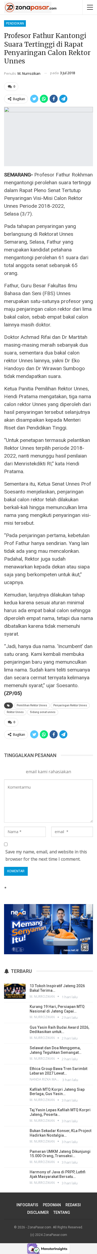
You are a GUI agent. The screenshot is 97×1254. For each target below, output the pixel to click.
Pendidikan (15, 23)
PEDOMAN (52, 1205)
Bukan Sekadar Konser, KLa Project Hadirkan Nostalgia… (60, 1133)
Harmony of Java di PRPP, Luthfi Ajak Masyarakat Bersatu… (57, 1174)
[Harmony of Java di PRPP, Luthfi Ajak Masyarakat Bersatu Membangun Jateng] (15, 1177)
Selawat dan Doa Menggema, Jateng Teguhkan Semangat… (55, 1050)
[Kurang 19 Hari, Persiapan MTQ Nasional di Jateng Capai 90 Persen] (15, 1012)
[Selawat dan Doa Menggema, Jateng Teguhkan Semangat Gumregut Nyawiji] (15, 1053)
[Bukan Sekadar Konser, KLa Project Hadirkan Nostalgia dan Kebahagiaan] (15, 1136)
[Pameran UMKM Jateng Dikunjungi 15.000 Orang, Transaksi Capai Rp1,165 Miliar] (15, 1156)
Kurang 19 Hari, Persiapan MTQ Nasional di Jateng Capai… (57, 1008)
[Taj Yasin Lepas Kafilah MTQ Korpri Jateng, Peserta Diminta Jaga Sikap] (15, 1115)
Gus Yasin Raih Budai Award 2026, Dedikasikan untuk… (59, 1029)
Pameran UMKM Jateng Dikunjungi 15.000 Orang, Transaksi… (60, 1153)
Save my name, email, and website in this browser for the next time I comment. (46, 855)
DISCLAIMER (38, 1212)
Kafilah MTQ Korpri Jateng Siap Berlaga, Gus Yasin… (57, 1091)
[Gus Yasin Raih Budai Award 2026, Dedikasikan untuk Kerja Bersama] (15, 1032)
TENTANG (61, 1212)
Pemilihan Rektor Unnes (32, 705)
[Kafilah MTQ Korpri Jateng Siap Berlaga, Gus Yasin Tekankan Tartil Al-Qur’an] (15, 1094)
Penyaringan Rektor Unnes (70, 705)
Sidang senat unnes (43, 712)
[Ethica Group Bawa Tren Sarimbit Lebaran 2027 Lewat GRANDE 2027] (15, 1074)
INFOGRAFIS (27, 1205)
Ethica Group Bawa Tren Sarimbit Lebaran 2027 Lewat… (58, 1070)
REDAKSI (73, 1205)
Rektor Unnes (15, 712)
